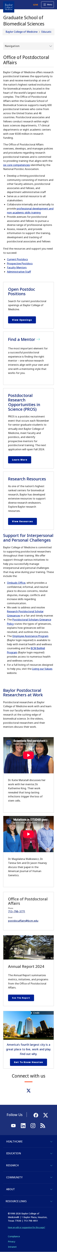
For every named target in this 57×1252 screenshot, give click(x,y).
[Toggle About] (51, 1189)
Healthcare (14, 1141)
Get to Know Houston (28, 1062)
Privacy (11, 1241)
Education (47, 31)
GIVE (35, 4)
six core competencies (16, 165)
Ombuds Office (16, 583)
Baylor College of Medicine (22, 31)
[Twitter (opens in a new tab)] (29, 1091)
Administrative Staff (19, 271)
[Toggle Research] (51, 1165)
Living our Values (42, 669)
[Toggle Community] (51, 1177)
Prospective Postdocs (20, 263)
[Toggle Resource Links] (51, 1201)
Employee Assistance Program (30, 636)
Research (12, 1165)
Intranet (12, 1246)
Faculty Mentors (17, 267)
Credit (36, 1012)
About (10, 1189)
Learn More (19, 459)
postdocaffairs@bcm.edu (23, 921)
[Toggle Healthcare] (51, 1141)
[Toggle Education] (51, 1153)
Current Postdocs (17, 259)
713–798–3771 (16, 911)
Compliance (14, 1236)
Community (14, 1177)
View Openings (22, 319)
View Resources (22, 521)
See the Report (21, 998)
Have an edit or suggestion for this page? (26, 1227)
